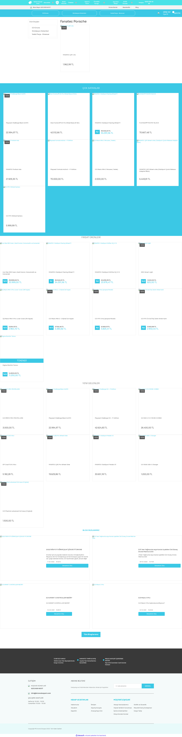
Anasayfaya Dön (96, 711)
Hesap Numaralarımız (121, 705)
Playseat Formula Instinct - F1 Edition (63, 169)
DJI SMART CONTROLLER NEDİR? (59, 598)
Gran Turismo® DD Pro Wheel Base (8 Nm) (64, 123)
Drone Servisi (113, 7)
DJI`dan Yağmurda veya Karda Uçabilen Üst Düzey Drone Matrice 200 (158, 550)
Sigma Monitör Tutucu (10, 365)
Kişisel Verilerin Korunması (123, 708)
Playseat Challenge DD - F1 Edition (107, 418)
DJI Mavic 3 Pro (144, 598)
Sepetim (74, 711)
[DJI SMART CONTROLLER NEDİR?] (22, 606)
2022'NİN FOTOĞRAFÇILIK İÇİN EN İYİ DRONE (64, 549)
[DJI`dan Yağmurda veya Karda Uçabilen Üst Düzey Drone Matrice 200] (114, 558)
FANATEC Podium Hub (13, 169)
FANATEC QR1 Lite (69, 55)
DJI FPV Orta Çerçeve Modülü (105, 319)
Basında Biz (126, 7)
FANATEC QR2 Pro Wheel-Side (59, 464)
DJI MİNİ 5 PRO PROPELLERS (13, 418)
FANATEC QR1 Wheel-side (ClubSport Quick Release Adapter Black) (157, 170)
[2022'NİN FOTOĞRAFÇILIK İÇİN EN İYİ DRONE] (22, 558)
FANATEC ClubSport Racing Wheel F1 (107, 123)
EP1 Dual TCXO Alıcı (9, 464)
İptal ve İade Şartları (120, 711)
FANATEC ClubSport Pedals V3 (105, 464)
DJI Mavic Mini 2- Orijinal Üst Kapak (61, 319)
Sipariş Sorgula (96, 708)
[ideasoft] (80, 735)
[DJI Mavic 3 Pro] (114, 606)
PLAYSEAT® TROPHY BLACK (149, 123)
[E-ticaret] (91, 735)
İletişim (93, 705)
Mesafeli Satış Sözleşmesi (143, 708)
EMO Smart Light (147, 272)
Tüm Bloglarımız (91, 634)
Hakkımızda (75, 705)
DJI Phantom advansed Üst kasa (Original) (17, 511)
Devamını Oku (67, 566)
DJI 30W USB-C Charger (149, 464)
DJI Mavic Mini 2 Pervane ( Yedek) (106, 169)
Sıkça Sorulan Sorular (121, 714)
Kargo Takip (138, 711)
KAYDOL (148, 686)
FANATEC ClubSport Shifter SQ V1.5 (107, 272)
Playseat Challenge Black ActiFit (17, 123)
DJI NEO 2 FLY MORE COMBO (151, 418)
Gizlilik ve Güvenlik (140, 705)
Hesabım (74, 708)
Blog (137, 7)
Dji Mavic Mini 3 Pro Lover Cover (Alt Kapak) (18, 319)
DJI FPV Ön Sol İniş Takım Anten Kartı (154, 319)
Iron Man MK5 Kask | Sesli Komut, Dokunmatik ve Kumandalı (19, 273)
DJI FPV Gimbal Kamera (14, 216)
